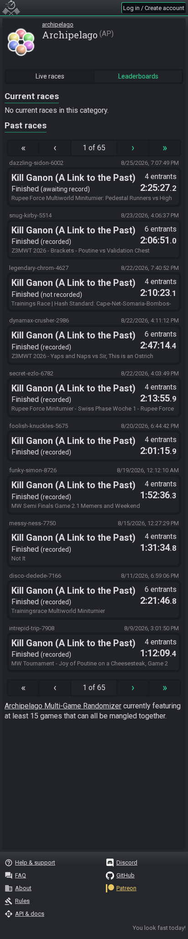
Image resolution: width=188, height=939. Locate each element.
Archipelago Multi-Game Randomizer (63, 706)
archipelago (57, 24)
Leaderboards (138, 76)
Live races (50, 76)
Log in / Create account (153, 8)
